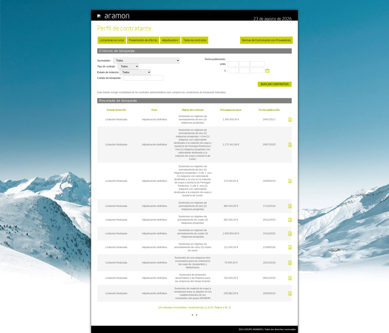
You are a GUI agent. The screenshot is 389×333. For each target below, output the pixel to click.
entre (223, 64)
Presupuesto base (231, 110)
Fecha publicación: (215, 59)
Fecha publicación (269, 110)
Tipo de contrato (106, 66)
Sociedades (104, 60)
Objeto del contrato (193, 110)
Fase (154, 110)
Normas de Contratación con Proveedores (266, 40)
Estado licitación (116, 110)
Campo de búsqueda (109, 78)
